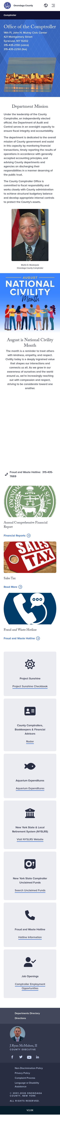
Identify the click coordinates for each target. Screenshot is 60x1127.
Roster (30, 741)
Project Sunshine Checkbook (30, 686)
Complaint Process (25, 1078)
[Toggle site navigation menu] (53, 5)
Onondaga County (23, 5)
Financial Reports (15, 536)
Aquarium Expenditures (30, 788)
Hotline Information (30, 937)
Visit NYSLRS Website (30, 839)
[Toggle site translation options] (46, 5)
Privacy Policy (22, 1073)
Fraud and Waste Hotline (19, 638)
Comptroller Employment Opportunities (30, 986)
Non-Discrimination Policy (29, 1068)
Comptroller (10, 15)
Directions (20, 1018)
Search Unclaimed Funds (30, 890)
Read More (13, 587)
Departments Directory (27, 1013)
